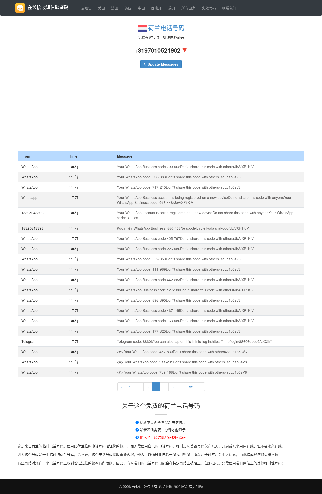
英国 (128, 7)
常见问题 (196, 486)
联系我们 (229, 7)
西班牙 (156, 7)
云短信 (86, 7)
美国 (101, 7)
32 (191, 386)
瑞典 (171, 7)
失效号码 (209, 7)
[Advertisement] (161, 113)
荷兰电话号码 (166, 27)
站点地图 (165, 486)
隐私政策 (180, 486)
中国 (141, 7)
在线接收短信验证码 (48, 7)
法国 (114, 7)
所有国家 (188, 7)
